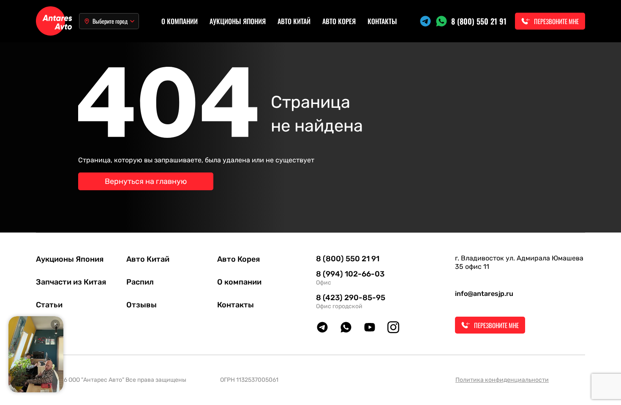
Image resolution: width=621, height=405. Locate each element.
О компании (179, 21)
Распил (140, 282)
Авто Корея (339, 21)
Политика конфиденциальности (502, 379)
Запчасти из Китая (71, 282)
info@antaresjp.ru (484, 294)
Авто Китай (294, 21)
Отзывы (141, 304)
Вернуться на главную (146, 181)
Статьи (49, 304)
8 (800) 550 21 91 (479, 21)
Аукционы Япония (238, 21)
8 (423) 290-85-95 (350, 297)
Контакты (382, 21)
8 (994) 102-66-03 (350, 274)
